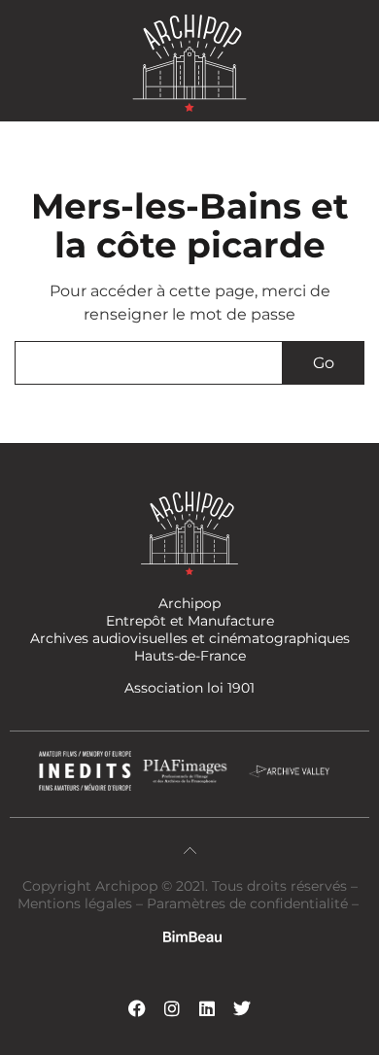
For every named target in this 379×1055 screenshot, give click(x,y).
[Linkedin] (207, 1008)
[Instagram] (172, 1008)
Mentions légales (76, 903)
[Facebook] (137, 1008)
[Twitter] (241, 1008)
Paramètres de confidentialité (247, 903)
